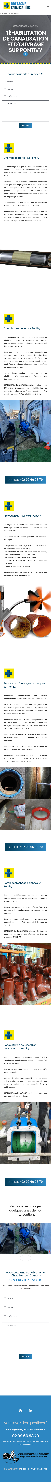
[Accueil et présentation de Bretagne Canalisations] (17, 6)
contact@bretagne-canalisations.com (25, 1429)
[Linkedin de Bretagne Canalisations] (30, 1411)
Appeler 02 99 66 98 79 (25, 480)
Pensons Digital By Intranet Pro (33, 1469)
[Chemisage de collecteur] (25, 1240)
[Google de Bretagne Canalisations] (20, 1411)
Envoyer (25, 125)
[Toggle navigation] (47, 6)
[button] (22, 1258)
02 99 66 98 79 (25, 1436)
